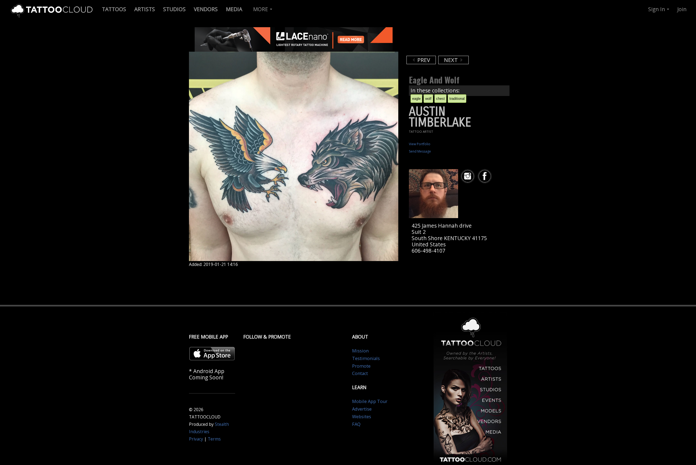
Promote (361, 366)
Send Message (420, 151)
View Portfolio (419, 144)
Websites (361, 417)
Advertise (362, 409)
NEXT (451, 60)
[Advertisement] (449, 40)
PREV (423, 60)
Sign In (657, 9)
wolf (428, 99)
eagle (416, 99)
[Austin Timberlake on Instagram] (468, 176)
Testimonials (366, 358)
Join (681, 9)
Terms (214, 439)
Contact (360, 373)
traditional (457, 99)
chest (440, 99)
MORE (261, 9)
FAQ (356, 424)
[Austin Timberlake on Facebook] (485, 176)
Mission (360, 351)
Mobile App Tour (369, 401)
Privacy (196, 439)
